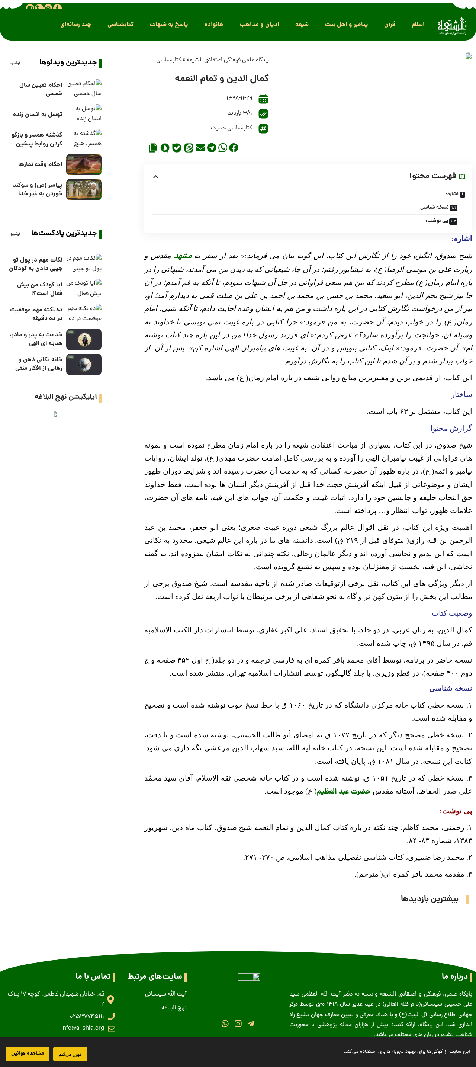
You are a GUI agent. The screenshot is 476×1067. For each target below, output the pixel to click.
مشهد (183, 257)
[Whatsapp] (225, 1023)
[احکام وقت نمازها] (84, 164)
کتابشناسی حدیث (231, 128)
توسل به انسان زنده (37, 114)
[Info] (57, 8)
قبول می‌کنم (70, 1054)
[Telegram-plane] (250, 1023)
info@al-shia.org (82, 1028)
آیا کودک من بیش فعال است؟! (39, 289)
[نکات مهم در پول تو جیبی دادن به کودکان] (84, 264)
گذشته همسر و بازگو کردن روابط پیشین (37, 139)
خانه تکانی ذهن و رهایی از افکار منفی (38, 364)
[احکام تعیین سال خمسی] (84, 89)
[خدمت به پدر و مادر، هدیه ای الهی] (84, 339)
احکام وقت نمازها (40, 164)
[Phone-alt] (39, 8)
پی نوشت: (436, 221)
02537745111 (87, 1016)
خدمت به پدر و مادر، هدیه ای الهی (36, 339)
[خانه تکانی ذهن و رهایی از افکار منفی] (84, 364)
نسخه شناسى (434, 208)
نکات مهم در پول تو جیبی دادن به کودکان (35, 264)
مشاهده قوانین (27, 1054)
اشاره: (452, 194)
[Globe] (30, 8)
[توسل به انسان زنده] (84, 114)
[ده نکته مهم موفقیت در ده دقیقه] (84, 314)
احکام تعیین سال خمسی (40, 90)
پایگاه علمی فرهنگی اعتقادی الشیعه (228, 60)
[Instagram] (237, 1023)
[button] (418, 25)
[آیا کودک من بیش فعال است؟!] (84, 289)
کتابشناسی (168, 60)
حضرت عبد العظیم (344, 792)
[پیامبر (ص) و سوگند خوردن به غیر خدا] (84, 189)
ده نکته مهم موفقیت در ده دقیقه (36, 314)
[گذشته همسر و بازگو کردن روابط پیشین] (84, 139)
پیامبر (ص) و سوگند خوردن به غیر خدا (37, 190)
